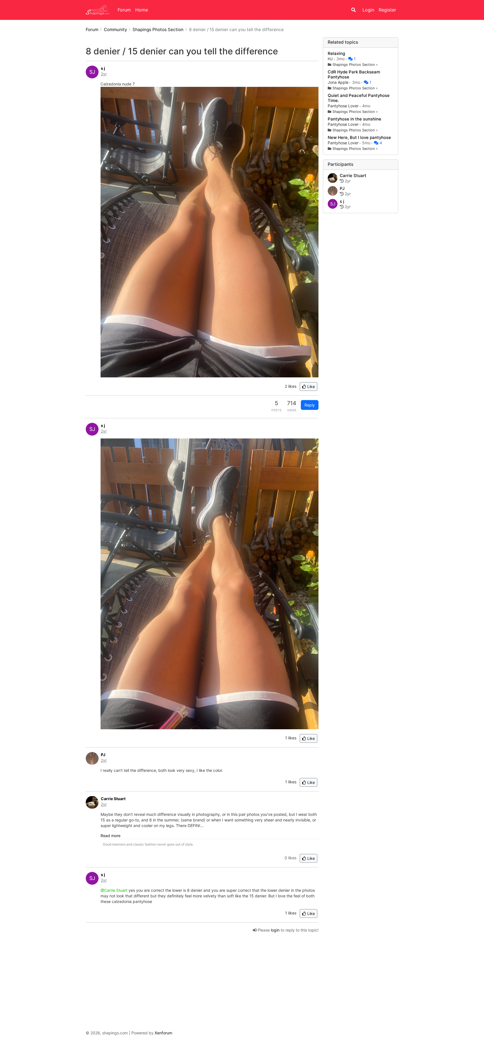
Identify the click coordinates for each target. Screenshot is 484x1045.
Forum (124, 10)
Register (387, 10)
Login (368, 10)
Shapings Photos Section (353, 64)
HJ (331, 58)
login (275, 930)
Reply (309, 405)
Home (141, 10)
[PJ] (333, 191)
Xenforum (163, 1032)
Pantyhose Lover (344, 105)
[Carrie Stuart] (333, 178)
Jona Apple (339, 82)
